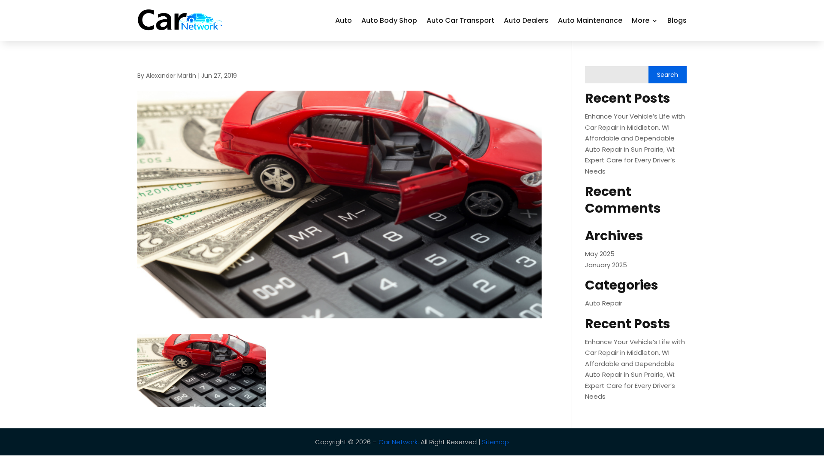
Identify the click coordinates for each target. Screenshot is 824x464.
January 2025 (606, 264)
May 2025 (600, 253)
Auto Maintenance (590, 20)
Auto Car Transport (460, 20)
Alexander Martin (171, 75)
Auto (343, 20)
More (640, 20)
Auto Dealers (526, 20)
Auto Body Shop (389, 20)
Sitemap (495, 441)
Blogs (677, 20)
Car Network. (399, 441)
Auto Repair (603, 303)
